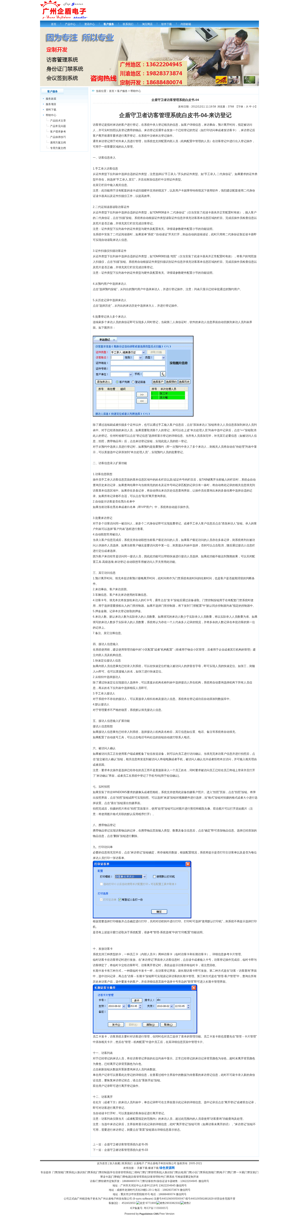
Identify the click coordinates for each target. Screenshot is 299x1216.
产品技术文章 (58, 120)
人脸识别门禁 (170, 1172)
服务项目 (51, 104)
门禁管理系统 (153, 1172)
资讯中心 (89, 24)
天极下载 (142, 1168)
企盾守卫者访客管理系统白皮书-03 (126, 1150)
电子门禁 (225, 1172)
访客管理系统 (139, 1176)
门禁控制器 (102, 1172)
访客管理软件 (155, 1176)
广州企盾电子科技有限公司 (160, 1163)
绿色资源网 (167, 1168)
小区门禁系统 (200, 1172)
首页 (53, 24)
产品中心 (70, 24)
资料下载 (51, 109)
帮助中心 (51, 115)
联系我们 (128, 24)
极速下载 (153, 1168)
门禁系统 (169, 1176)
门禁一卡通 (237, 1172)
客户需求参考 (58, 131)
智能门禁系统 (66, 1172)
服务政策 (51, 98)
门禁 (55, 1172)
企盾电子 (139, 1163)
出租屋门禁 (185, 1172)
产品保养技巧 (58, 137)
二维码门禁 (138, 1172)
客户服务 (109, 24)
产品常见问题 (58, 126)
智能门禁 (214, 1172)
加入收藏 (114, 1163)
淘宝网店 (147, 24)
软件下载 (166, 24)
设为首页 (102, 1163)
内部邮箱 (186, 24)
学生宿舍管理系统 (120, 1172)
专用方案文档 (58, 148)
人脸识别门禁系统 (85, 1172)
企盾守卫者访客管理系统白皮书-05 (126, 1144)
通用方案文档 (58, 142)
